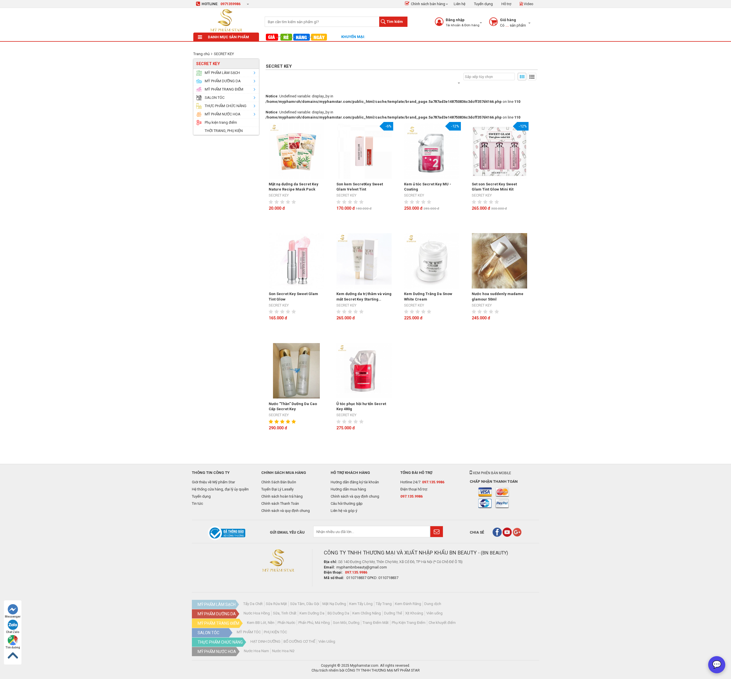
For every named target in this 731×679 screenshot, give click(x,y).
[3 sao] (283, 202)
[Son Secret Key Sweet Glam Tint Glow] (296, 261)
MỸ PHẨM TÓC (249, 632)
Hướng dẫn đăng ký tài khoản (355, 482)
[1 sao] (271, 202)
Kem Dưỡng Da (312, 613)
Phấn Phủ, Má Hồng (314, 622)
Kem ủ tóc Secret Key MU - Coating (427, 187)
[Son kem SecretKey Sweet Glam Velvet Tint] (364, 151)
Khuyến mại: (353, 37)
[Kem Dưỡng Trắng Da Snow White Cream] (431, 261)
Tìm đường (12, 647)
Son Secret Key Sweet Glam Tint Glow (293, 296)
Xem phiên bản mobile (491, 473)
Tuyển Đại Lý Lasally (277, 489)
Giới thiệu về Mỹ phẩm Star (213, 482)
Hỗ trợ (506, 4)
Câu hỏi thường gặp (347, 503)
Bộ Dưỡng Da (338, 613)
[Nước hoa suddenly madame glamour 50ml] (499, 261)
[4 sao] (289, 202)
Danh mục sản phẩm (228, 37)
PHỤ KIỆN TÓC (275, 632)
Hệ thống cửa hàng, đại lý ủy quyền (220, 489)
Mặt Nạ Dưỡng (334, 604)
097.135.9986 (433, 482)
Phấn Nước (286, 622)
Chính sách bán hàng (428, 4)
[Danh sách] (532, 76)
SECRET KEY (224, 54)
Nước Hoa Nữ (283, 651)
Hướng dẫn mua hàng (348, 489)
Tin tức (197, 503)
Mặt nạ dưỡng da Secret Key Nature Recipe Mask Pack (293, 187)
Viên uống (434, 613)
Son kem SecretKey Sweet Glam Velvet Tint (359, 187)
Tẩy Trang (384, 604)
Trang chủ (201, 54)
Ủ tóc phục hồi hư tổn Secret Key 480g (361, 406)
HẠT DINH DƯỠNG (265, 641)
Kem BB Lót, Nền (260, 622)
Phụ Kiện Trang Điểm (408, 622)
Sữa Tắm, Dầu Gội (304, 604)
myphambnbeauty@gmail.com (361, 567)
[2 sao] (277, 202)
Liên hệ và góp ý (344, 510)
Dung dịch (432, 604)
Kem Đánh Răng (408, 604)
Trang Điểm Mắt (376, 622)
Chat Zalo (12, 632)
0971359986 (230, 4)
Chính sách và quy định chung (285, 510)
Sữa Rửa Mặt (276, 604)
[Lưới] (522, 76)
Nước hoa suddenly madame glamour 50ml (497, 296)
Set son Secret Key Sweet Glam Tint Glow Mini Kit (494, 187)
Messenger (13, 616)
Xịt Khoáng (414, 613)
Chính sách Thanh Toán (280, 503)
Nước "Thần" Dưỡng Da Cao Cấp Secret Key (293, 406)
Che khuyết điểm (442, 622)
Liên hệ (459, 4)
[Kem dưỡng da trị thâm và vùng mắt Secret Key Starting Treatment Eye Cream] (364, 261)
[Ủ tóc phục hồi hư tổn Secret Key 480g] (364, 370)
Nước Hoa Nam (256, 651)
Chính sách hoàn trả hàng (282, 496)
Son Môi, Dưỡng (346, 622)
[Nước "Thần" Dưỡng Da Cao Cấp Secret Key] (296, 370)
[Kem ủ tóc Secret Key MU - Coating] (431, 151)
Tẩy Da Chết (253, 604)
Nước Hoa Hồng (257, 613)
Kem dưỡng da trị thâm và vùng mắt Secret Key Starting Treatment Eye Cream (363, 297)
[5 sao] (294, 202)
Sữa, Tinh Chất (284, 613)
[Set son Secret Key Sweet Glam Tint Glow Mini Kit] (499, 151)
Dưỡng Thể (393, 613)
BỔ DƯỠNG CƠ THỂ (299, 641)
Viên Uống (326, 641)
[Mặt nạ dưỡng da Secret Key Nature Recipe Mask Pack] (296, 151)
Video (528, 4)
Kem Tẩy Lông (361, 604)
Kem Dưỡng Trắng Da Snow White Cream (428, 296)
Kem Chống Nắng (366, 613)
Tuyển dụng (483, 4)
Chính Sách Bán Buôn (278, 482)
